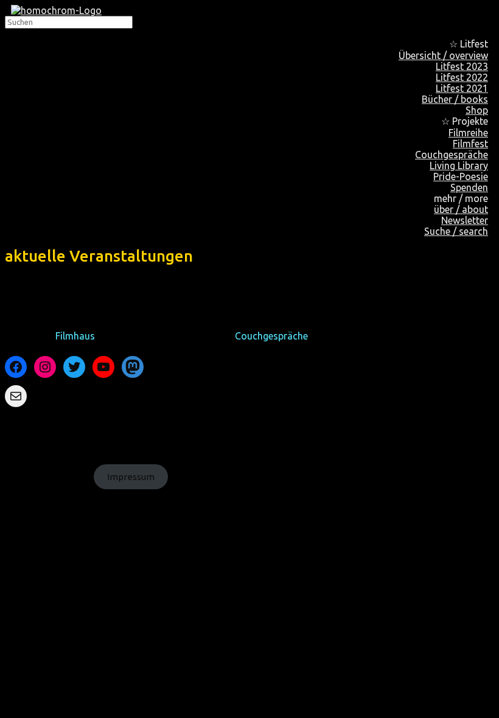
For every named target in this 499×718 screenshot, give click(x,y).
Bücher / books (455, 99)
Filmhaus (75, 335)
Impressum (131, 477)
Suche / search (456, 231)
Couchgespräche (271, 335)
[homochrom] (56, 10)
